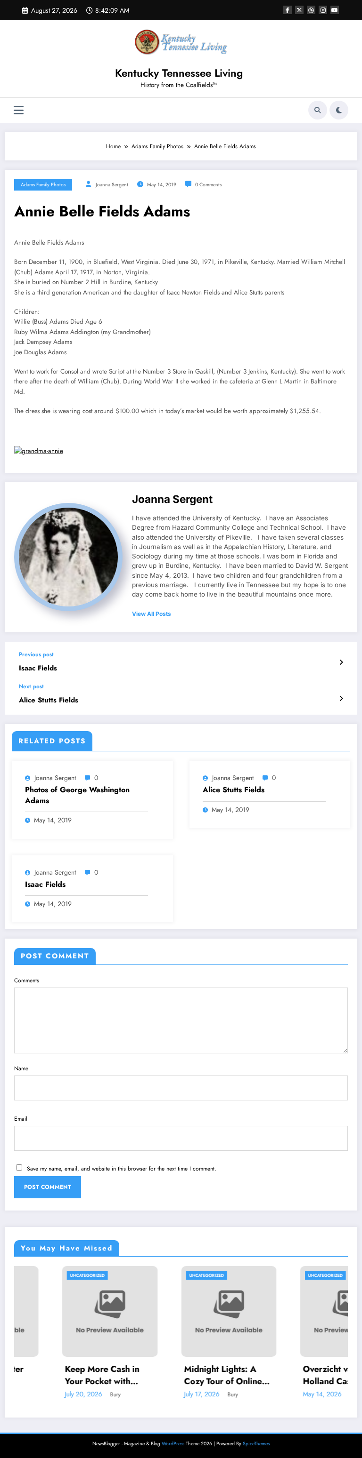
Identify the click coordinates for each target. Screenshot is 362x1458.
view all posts (151, 614)
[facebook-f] (287, 10)
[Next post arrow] (341, 698)
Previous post (36, 654)
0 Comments (208, 184)
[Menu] (18, 110)
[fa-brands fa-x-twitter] (299, 10)
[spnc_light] (338, 110)
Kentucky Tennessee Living (179, 72)
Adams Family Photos (43, 184)
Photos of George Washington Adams (77, 795)
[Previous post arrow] (341, 662)
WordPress (173, 1443)
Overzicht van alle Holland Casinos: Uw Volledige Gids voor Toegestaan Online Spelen (302, 1375)
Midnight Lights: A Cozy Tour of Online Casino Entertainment (183, 1375)
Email (20, 1119)
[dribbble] (311, 10)
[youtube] (334, 10)
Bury (73, 1394)
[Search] (317, 110)
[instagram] (323, 10)
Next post (31, 686)
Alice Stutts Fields (48, 700)
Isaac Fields (38, 668)
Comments (26, 980)
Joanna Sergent (112, 184)
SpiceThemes (256, 1443)
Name (21, 1068)
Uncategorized (45, 1275)
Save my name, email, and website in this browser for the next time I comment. (121, 1168)
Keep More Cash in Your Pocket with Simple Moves (60, 1375)
